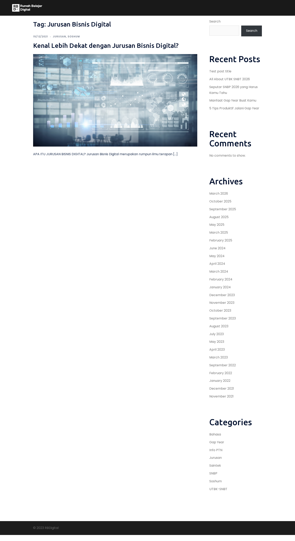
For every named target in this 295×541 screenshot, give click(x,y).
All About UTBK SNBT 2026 (229, 79)
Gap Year (216, 442)
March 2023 (218, 357)
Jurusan (59, 36)
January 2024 (220, 287)
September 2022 (222, 365)
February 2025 (220, 240)
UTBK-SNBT (218, 489)
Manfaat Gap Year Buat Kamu (232, 100)
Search (215, 21)
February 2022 (220, 373)
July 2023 (216, 334)
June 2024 (217, 248)
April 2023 (217, 349)
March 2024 (218, 271)
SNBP (213, 473)
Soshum (74, 36)
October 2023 (220, 310)
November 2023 (221, 302)
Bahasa (215, 434)
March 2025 (218, 232)
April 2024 (217, 263)
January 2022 (219, 380)
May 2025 (216, 224)
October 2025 (220, 201)
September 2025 (222, 209)
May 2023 (216, 341)
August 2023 (218, 326)
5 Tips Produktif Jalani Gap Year (234, 108)
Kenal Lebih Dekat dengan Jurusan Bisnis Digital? (106, 45)
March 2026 (218, 193)
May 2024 (217, 256)
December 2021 (221, 388)
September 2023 (222, 318)
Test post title (220, 71)
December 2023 (222, 295)
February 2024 (220, 279)
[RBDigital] (27, 7)
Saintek (215, 465)
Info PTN (215, 450)
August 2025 (219, 217)
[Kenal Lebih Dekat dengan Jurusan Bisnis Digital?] (115, 100)
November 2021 (221, 396)
